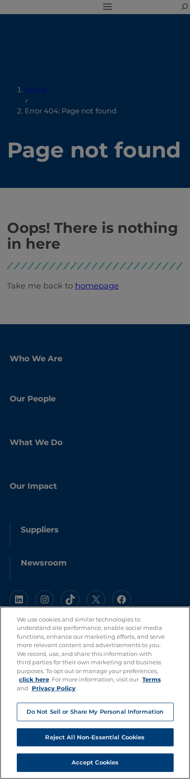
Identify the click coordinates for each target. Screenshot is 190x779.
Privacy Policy (54, 688)
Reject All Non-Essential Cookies (94, 737)
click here (34, 679)
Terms (151, 679)
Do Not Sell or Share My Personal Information (95, 711)
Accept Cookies (95, 762)
